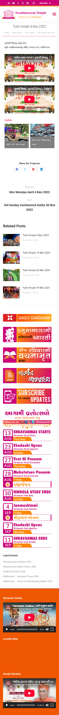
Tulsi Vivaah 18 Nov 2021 (36, 287)
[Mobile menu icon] (54, 14)
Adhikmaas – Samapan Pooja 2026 (20, 576)
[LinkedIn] (41, 169)
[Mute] (47, 629)
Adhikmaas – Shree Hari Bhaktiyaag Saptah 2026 (27, 581)
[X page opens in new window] (23, 3)
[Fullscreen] (52, 629)
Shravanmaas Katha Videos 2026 (19, 566)
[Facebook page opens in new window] (18, 3)
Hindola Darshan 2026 (14, 571)
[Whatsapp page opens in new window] (9, 3)
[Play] (6, 629)
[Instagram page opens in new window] (27, 3)
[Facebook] (17, 169)
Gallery (8, 120)
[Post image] (11, 240)
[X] (25, 169)
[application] (29, 617)
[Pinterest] (33, 169)
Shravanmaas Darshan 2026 (17, 561)
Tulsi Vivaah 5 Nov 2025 (36, 235)
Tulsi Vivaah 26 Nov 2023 (36, 270)
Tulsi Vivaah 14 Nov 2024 (36, 252)
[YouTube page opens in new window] (13, 3)
